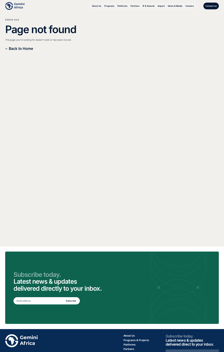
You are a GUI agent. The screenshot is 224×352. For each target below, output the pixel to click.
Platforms (122, 6)
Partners (135, 6)
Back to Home (21, 49)
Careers (189, 6)
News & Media (175, 6)
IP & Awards (149, 6)
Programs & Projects (136, 340)
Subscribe (71, 301)
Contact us (211, 6)
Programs (109, 6)
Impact (161, 6)
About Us (96, 6)
